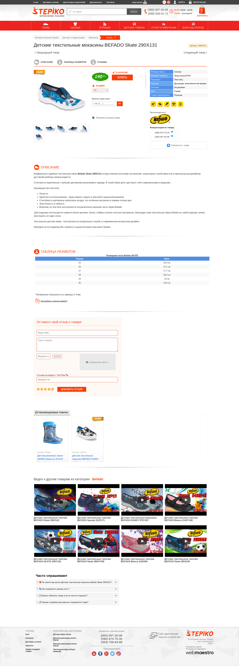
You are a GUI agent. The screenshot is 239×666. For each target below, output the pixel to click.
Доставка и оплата (51, 2)
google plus (106, 653)
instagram (118, 652)
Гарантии (29, 646)
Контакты (110, 2)
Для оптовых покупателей (74, 2)
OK (120, 103)
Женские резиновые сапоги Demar (65, 645)
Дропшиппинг (96, 2)
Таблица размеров (75, 62)
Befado (109, 37)
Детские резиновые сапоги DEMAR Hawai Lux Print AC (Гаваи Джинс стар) (50, 458)
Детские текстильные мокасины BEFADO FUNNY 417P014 (85, 458)
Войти (181, 2)
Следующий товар (194, 52)
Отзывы (102, 62)
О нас (35, 2)
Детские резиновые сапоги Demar (64, 639)
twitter (112, 652)
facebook (100, 652)
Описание (47, 62)
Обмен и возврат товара (32, 650)
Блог (27, 634)
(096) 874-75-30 (162, 133)
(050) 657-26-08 (162, 137)
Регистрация (199, 2)
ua (164, 2)
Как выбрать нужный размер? (54, 301)
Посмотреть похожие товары (108, 118)
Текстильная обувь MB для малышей (64, 650)
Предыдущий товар (48, 52)
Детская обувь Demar (62, 634)
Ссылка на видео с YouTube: (51, 375)
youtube (94, 652)
